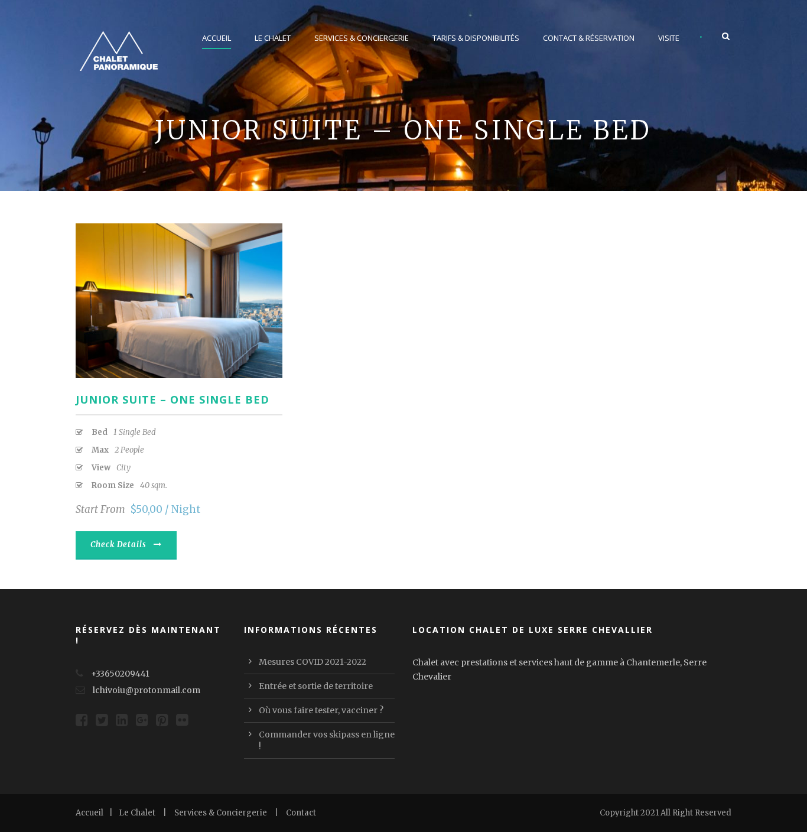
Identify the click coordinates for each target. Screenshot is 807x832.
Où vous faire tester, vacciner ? (321, 710)
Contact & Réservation (588, 37)
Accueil (216, 37)
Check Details (118, 545)
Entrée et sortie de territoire (316, 686)
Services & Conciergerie (361, 37)
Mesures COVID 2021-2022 (312, 661)
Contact (301, 813)
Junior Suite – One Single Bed (172, 399)
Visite (668, 37)
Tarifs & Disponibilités (475, 37)
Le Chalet (273, 37)
